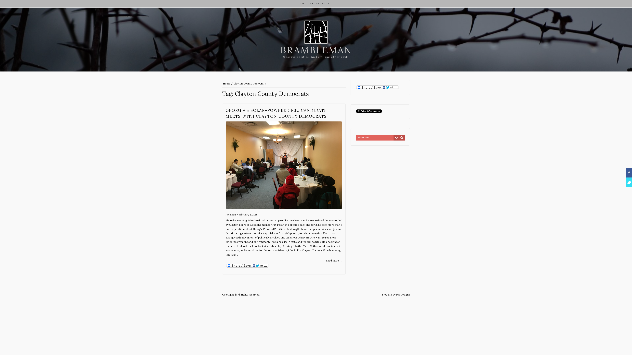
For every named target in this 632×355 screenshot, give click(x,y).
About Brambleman (315, 3)
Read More (334, 260)
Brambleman (316, 50)
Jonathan (231, 214)
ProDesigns (403, 294)
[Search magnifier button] (402, 138)
